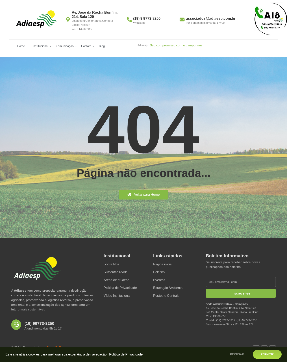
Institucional (40, 46)
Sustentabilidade (116, 272)
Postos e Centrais (166, 295)
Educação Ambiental (168, 288)
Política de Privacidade (126, 354)
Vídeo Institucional (117, 295)
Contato (86, 46)
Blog (102, 46)
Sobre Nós (111, 264)
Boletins (159, 272)
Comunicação (65, 46)
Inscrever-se (241, 293)
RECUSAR (237, 354)
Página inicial (162, 264)
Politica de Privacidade (120, 288)
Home (21, 46)
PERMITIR (267, 354)
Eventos (159, 280)
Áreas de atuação (116, 280)
